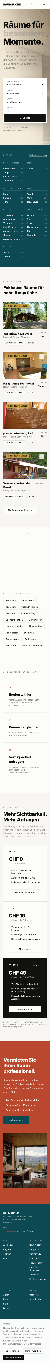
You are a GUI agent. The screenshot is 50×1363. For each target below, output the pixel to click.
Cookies (37, 1344)
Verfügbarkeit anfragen (14, 343)
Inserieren (34, 1295)
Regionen (7, 1249)
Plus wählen (25, 949)
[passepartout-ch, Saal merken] (41, 406)
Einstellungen (12, 1351)
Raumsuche (12, 4)
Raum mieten (12, 633)
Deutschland (19, 1231)
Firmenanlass (35, 626)
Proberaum (30, 639)
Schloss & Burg (28, 613)
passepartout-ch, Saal (18, 433)
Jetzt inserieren (16, 1120)
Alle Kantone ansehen (38, 155)
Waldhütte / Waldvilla (17, 333)
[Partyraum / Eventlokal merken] (41, 356)
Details (31, 343)
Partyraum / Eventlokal (18, 383)
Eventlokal (29, 633)
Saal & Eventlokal (29, 607)
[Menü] (44, 4)
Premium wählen (25, 1009)
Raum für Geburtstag (32, 645)
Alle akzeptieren (13, 1357)
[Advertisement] (25, 561)
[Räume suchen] (31, 4)
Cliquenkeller (35, 620)
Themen (7, 1254)
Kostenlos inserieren (25, 892)
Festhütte (10, 613)
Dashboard (19, 1024)
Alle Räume (8, 1245)
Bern (5, 1299)
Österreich (31, 1231)
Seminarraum (27, 600)
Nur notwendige (33, 1351)
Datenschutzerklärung (13, 1344)
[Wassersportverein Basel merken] (41, 456)
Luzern (6, 1308)
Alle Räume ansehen (18, 510)
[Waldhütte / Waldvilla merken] (41, 306)
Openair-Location (14, 620)
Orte (5, 1258)
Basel (5, 1304)
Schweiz (7, 1231)
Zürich (6, 1295)
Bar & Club (11, 645)
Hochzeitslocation (14, 626)
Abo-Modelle (35, 1299)
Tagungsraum (12, 639)
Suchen (27, 117)
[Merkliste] (38, 4)
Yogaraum (11, 607)
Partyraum (11, 600)
